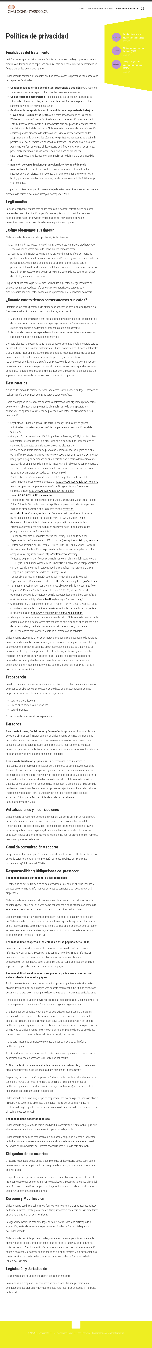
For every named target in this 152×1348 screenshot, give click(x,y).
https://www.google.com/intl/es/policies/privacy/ (71, 454)
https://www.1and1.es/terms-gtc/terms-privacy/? (57, 599)
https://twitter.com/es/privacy (61, 554)
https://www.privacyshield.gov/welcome (77, 481)
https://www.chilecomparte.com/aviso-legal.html (57, 613)
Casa (81, 8)
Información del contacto (100, 8)
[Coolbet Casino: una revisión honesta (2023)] (116, 41)
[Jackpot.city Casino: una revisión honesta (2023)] (116, 68)
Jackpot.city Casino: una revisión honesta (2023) (132, 64)
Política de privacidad (127, 8)
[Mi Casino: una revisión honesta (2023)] (116, 54)
